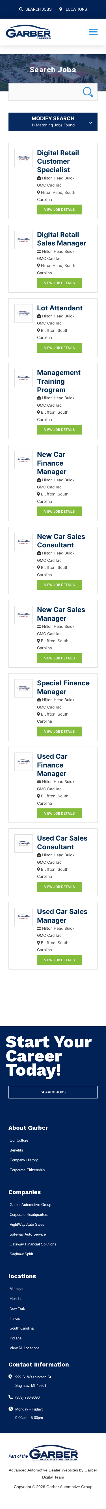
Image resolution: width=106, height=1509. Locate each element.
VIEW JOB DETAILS (59, 209)
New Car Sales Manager (61, 614)
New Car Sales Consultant (61, 540)
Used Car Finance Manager (52, 765)
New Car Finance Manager (51, 463)
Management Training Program (59, 381)
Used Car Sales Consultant (62, 842)
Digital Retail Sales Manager (61, 239)
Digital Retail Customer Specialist (58, 161)
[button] (93, 32)
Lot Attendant (60, 308)
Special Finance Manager (63, 687)
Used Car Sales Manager (62, 915)
